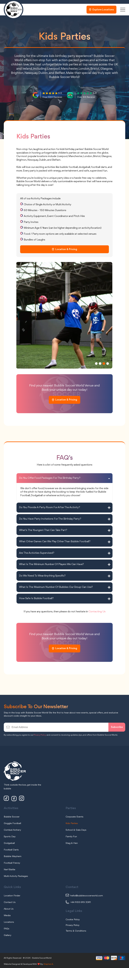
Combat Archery (12, 830)
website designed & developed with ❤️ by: (28, 964)
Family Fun (71, 836)
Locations (9, 922)
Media (7, 915)
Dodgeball (9, 843)
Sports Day (10, 836)
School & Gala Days (76, 830)
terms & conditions (76, 931)
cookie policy (73, 919)
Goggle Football (12, 823)
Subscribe (117, 727)
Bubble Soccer (12, 817)
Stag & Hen (72, 843)
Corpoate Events (74, 817)
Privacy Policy (40, 735)
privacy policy (72, 925)
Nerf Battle (9, 869)
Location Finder (12, 895)
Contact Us (10, 902)
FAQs (6, 928)
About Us (9, 909)
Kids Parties (72, 823)
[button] (96, 363)
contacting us (97, 611)
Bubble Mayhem (12, 856)
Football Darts (11, 850)
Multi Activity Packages (16, 876)
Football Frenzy (12, 863)
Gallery (7, 935)
